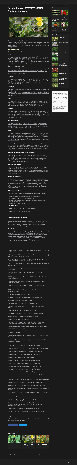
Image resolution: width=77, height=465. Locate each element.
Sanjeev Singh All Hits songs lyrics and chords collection (23, 408)
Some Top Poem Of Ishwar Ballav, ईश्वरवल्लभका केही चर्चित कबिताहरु (25, 351)
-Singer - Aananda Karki (14, 416)
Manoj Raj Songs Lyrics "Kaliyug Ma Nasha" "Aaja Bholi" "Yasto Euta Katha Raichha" (28, 388)
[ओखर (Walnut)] (55, 85)
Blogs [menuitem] (34, 2)
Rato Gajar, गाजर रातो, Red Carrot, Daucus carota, (55, 29)
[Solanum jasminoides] (55, 44)
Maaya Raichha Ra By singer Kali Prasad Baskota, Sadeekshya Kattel (26, 385)
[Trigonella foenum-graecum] (55, 49)
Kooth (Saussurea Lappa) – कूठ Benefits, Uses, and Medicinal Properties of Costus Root (28, 264)
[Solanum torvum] (55, 59)
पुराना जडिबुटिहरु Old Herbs (15, 454)
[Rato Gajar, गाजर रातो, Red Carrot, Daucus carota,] (55, 24)
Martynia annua (62, 37)
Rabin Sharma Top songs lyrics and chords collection (22, 400)
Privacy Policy (43, 462)
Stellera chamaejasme (63, 52)
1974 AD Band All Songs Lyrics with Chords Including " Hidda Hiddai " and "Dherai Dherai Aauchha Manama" (28, 419)
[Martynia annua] (55, 39)
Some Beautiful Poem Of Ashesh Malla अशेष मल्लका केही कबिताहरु (25, 366)
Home (38, 462)
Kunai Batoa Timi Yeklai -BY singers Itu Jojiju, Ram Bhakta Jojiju (25, 382)
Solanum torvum (62, 58)
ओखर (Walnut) (61, 83)
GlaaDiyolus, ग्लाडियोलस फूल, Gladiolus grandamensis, (64, 17)
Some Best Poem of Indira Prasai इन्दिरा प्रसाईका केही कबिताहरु (24, 354)
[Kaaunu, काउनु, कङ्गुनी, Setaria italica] (55, 80)
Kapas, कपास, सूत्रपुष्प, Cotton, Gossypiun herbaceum (22, 310)
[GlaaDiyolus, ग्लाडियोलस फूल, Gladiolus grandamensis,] (64, 12)
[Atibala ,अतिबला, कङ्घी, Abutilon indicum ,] (42, 439)
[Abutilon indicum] (14, 439)
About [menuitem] (23, 2)
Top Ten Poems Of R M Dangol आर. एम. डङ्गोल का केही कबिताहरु (24, 363)
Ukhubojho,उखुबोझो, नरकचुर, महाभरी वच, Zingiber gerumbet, (63, 64)
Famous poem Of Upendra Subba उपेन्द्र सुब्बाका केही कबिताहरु (24, 345)
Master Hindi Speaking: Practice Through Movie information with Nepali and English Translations (28, 340)
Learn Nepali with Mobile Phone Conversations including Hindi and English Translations (28, 336)
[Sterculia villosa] (55, 70)
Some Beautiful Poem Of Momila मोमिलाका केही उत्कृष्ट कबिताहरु (24, 360)
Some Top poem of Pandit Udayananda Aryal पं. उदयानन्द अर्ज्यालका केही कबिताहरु (28, 348)
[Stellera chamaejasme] (55, 54)
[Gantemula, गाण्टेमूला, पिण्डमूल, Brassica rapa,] (64, 24)
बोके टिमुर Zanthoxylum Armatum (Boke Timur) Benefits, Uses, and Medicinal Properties (26, 281)
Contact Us (59, 462)
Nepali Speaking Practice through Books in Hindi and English (25, 323)
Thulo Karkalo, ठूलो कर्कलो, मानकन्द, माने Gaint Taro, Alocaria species (25, 313)
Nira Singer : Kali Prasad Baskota (17, 397)
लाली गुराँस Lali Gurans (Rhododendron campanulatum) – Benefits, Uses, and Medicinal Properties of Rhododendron (27, 260)
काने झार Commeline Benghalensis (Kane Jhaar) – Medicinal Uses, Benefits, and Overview (28, 268)
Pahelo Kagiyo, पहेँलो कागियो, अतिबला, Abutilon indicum (28, 446)
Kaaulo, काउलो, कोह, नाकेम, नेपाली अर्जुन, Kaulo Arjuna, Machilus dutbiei (26, 297)
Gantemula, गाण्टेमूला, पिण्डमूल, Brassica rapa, (63, 29)
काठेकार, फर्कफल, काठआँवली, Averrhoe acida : (19, 294)
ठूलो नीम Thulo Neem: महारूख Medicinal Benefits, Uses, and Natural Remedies (26, 286)
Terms (48, 462)
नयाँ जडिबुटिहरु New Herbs (41, 454)
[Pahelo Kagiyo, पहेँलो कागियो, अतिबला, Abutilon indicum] (28, 439)
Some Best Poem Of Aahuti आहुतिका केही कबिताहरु (21, 357)
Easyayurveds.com (16, 462)
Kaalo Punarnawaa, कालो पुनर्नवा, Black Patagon (20, 300)
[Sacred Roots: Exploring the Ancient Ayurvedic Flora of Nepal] (55, 12)
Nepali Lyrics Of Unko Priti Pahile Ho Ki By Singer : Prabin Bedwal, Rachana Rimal (28, 393)
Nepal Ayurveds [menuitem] (13, 2)
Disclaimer (53, 462)
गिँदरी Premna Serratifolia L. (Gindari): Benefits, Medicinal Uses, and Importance (26, 273)
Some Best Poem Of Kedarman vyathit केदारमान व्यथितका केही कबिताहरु (26, 375)
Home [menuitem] (19, 2)
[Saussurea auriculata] (55, 75)
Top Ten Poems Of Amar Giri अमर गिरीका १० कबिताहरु (21, 372)
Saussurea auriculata (63, 73)
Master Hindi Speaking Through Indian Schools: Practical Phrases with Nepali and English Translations (27, 327)
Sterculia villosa (62, 68)
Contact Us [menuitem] (28, 2)
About (64, 462)
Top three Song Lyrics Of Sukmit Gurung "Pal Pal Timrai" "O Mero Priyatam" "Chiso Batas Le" (26, 412)
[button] (65, 3)
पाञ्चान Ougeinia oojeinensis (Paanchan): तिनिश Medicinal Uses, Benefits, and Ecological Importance (27, 277)
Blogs (68, 462)
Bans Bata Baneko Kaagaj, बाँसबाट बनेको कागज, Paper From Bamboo (26, 322)
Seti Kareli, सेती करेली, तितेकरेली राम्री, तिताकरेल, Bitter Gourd (23, 303)
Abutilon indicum (14, 444)
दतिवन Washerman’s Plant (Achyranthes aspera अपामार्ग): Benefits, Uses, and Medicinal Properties (28, 251)
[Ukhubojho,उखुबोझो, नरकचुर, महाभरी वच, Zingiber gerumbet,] (55, 64)
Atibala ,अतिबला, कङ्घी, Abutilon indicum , (42, 445)
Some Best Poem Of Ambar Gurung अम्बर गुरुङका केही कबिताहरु (24, 369)
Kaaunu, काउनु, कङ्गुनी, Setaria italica (63, 79)
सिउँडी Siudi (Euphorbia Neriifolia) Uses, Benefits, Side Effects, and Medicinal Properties (26, 290)
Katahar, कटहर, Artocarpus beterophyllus (19, 319)
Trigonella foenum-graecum (63, 48)
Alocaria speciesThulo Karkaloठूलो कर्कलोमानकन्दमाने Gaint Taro (24, 316)
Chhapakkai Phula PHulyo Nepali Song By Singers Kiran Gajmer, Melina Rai (28, 379)
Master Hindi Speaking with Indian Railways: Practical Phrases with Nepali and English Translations (28, 331)
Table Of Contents (13, 49)
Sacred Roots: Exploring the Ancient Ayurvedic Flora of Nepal (55, 18)
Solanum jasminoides (63, 42)
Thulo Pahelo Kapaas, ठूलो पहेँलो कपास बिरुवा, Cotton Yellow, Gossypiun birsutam (26, 306)
